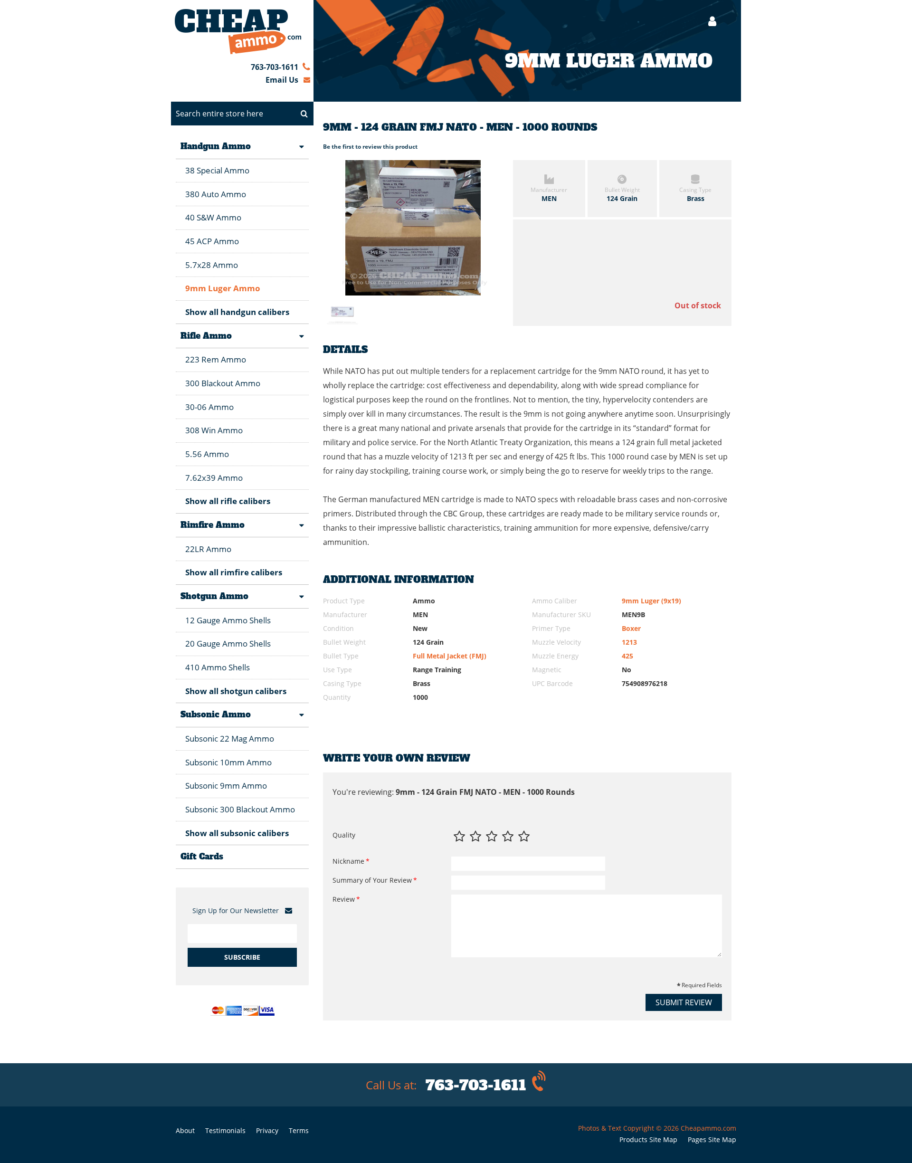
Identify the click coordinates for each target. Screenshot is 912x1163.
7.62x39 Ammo (214, 477)
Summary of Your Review (372, 880)
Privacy (267, 1130)
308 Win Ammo (214, 430)
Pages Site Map (712, 1139)
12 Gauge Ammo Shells (228, 620)
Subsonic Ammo (215, 714)
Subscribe (242, 957)
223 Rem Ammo (215, 359)
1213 (629, 642)
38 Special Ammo (217, 170)
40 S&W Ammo (213, 217)
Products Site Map (648, 1139)
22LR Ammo (208, 548)
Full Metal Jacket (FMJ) (449, 655)
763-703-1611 (274, 67)
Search (304, 113)
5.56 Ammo (207, 453)
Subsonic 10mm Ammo (228, 762)
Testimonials (225, 1130)
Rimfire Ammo (212, 525)
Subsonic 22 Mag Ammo (229, 738)
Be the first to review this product (370, 147)
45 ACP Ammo (212, 241)
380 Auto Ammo (215, 194)
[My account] (707, 21)
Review (343, 899)
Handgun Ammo (215, 146)
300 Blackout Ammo (222, 383)
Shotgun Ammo (214, 596)
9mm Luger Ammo (222, 288)
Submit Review (684, 1002)
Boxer (631, 628)
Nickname (348, 861)
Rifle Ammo (206, 336)
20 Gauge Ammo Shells (228, 643)
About (185, 1130)
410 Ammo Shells (217, 667)
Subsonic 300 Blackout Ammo (240, 809)
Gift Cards (201, 856)
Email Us (282, 80)
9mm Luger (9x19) (651, 600)
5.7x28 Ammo (211, 264)
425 (627, 655)
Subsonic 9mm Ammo (226, 785)
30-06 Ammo (209, 406)
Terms (299, 1130)
